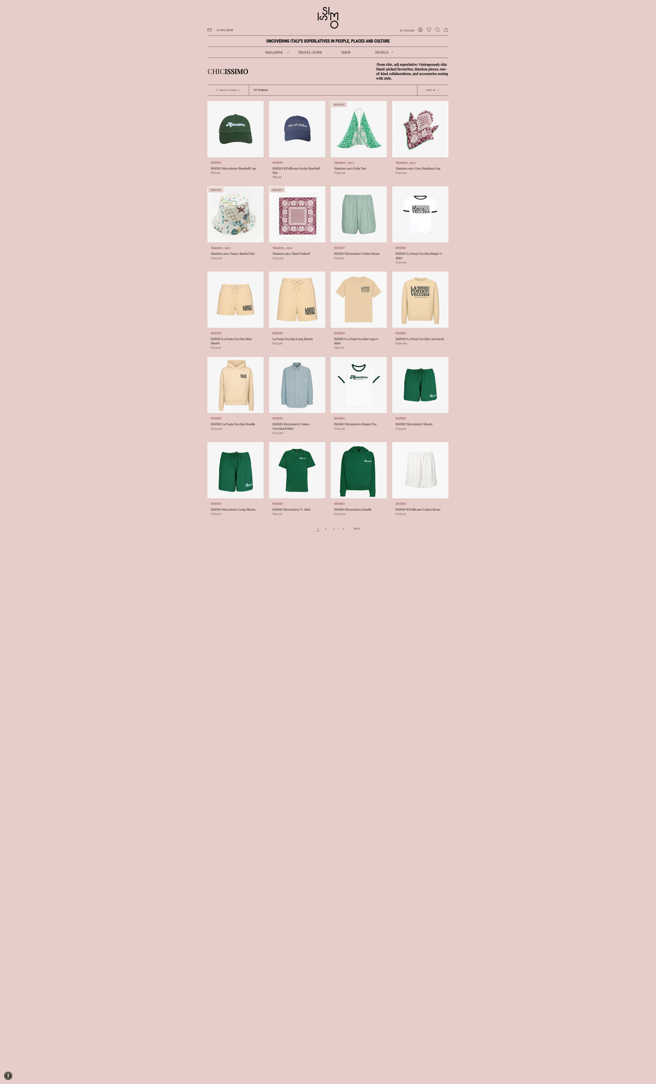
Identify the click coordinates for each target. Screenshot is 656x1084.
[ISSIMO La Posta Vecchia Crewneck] (420, 300)
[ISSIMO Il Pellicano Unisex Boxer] (420, 470)
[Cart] (446, 29)
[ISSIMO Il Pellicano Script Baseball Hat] (297, 129)
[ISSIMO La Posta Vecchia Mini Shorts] (235, 300)
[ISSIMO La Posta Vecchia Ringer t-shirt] (420, 214)
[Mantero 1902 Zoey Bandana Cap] (420, 129)
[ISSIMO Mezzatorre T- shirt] (297, 470)
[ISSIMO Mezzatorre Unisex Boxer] (359, 214)
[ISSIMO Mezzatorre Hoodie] (359, 470)
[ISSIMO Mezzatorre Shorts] (420, 385)
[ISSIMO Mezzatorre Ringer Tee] (359, 385)
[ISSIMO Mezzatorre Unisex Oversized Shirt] (297, 385)
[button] (274, 52)
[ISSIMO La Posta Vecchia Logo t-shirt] (359, 300)
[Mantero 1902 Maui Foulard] (297, 214)
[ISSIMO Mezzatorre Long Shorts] (235, 470)
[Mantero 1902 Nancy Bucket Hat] (235, 214)
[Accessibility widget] (8, 1076)
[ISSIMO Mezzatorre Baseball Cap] (235, 129)
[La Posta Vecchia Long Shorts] (297, 300)
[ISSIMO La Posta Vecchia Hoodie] (235, 385)
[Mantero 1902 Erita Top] (359, 129)
